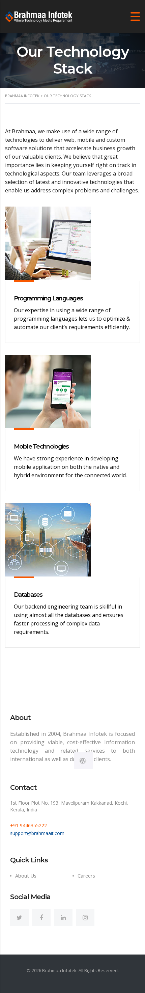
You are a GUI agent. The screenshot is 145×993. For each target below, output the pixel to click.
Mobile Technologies (41, 446)
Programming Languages (48, 298)
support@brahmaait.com (37, 833)
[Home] (38, 16)
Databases (28, 594)
